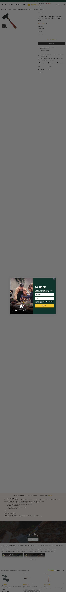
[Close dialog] (54, 279)
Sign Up (44, 306)
